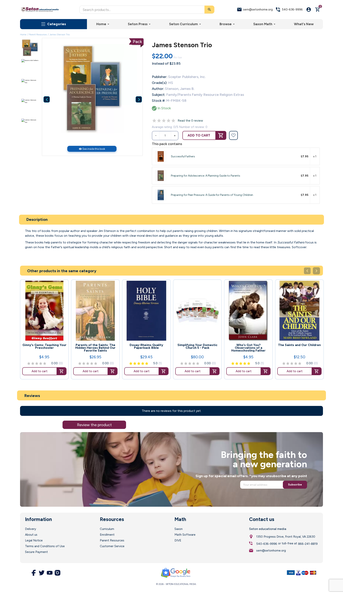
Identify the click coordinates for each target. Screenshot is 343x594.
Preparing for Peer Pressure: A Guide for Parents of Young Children (212, 195)
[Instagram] (58, 573)
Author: (158, 89)
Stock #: (158, 100)
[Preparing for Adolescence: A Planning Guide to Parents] (160, 175)
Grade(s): (159, 83)
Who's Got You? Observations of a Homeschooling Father (248, 348)
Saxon (178, 529)
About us (31, 534)
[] (43, 93)
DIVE (177, 540)
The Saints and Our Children (299, 345)
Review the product (94, 424)
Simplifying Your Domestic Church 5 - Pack (197, 346)
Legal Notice (34, 540)
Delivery (30, 529)
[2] (159, 120)
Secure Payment (36, 552)
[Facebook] (34, 573)
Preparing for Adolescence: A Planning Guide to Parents (205, 175)
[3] (163, 120)
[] (136, 93)
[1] (154, 120)
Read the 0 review (190, 120)
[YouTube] (50, 573)
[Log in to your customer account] (308, 9)
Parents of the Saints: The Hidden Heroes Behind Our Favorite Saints (95, 348)
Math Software (185, 534)
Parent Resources (112, 540)
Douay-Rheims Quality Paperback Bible (146, 346)
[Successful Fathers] (160, 156)
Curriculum (107, 529)
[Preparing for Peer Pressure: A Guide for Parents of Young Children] (160, 194)
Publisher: (159, 77)
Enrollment (107, 534)
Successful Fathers (183, 156)
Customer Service (112, 546)
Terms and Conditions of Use (45, 546)
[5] (173, 120)
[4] (168, 120)
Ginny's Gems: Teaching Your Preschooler (44, 346)
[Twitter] (42, 573)
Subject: (158, 94)
